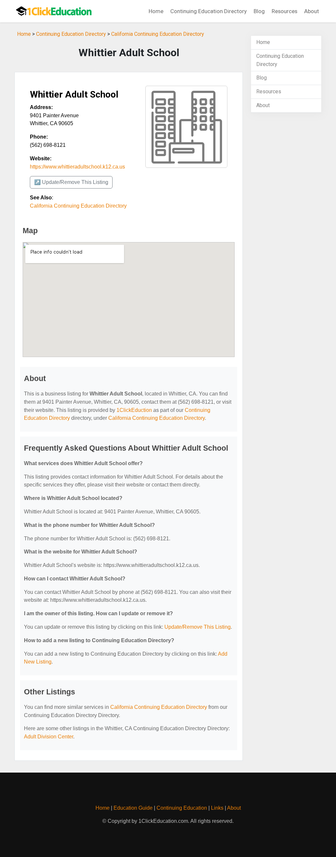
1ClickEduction (134, 410)
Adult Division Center (48, 736)
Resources (284, 11)
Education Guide (133, 808)
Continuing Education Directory (208, 11)
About (311, 11)
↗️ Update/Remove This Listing (71, 182)
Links (217, 808)
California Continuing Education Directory (157, 34)
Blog (259, 11)
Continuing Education (182, 808)
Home (156, 11)
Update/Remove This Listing (197, 627)
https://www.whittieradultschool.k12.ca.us (77, 166)
